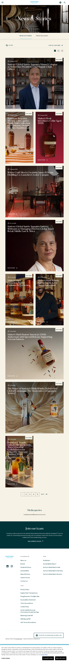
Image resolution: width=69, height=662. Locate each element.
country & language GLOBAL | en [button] (50, 635)
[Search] (65, 2)
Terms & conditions (26, 603)
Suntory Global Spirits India (51, 567)
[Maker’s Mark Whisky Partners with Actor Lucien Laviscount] (50, 299)
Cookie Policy (24, 607)
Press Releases (42, 36)
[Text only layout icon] (62, 50)
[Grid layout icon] (55, 50)
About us (23, 560)
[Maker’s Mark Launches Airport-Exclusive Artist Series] (19, 299)
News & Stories (26, 36)
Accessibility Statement (28, 600)
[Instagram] (12, 566)
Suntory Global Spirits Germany (53, 571)
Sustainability (24, 571)
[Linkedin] (7, 566)
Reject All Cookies (60, 658)
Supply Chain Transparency (29, 593)
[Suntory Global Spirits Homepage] (34, 2)
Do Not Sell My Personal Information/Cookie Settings (29, 611)
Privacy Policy (24, 589)
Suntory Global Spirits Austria (52, 574)
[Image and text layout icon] (58, 50)
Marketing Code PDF (26, 615)
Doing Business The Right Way (29, 596)
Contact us (24, 581)
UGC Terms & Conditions (28, 622)
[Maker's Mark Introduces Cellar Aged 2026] (50, 137)
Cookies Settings (5, 658)
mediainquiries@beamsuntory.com (34, 514)
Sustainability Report (49, 564)
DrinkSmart (46, 560)
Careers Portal (25, 578)
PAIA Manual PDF (25, 619)
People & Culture (25, 567)
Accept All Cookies (48, 658)
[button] (60, 2)
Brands (22, 564)
